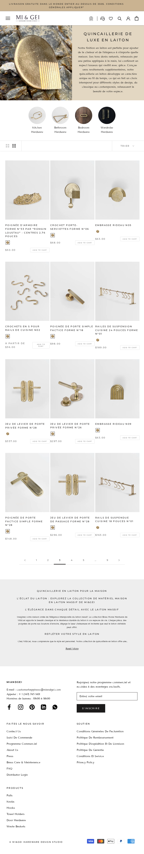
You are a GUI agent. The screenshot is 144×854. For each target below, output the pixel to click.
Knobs (10, 801)
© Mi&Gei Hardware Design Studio (36, 842)
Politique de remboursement (95, 737)
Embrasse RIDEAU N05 (113, 225)
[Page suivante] (119, 560)
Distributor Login (17, 774)
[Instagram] (20, 707)
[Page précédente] (25, 560)
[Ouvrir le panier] (136, 18)
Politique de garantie (90, 750)
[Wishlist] (111, 18)
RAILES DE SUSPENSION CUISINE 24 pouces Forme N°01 (116, 330)
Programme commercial (22, 743)
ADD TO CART (40, 250)
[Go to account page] (128, 18)
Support (103, 18)
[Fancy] (55, 707)
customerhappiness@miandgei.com (39, 689)
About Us (12, 750)
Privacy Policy (85, 762)
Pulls (10, 795)
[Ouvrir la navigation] (8, 18)
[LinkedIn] (43, 707)
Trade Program (93, 18)
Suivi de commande (19, 737)
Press (10, 756)
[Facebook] (9, 707)
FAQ (9, 768)
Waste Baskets (16, 826)
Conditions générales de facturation (100, 731)
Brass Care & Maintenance (23, 762)
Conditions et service (90, 756)
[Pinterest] (32, 707)
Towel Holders (16, 814)
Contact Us (14, 731)
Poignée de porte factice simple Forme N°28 (24, 521)
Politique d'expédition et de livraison (100, 743)
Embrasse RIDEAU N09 (113, 423)
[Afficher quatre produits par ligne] (14, 145)
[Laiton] (7, 242)
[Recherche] (120, 18)
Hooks (11, 807)
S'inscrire (91, 708)
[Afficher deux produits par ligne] (7, 145)
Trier (126, 145)
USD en (15, 848)
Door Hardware (16, 820)
